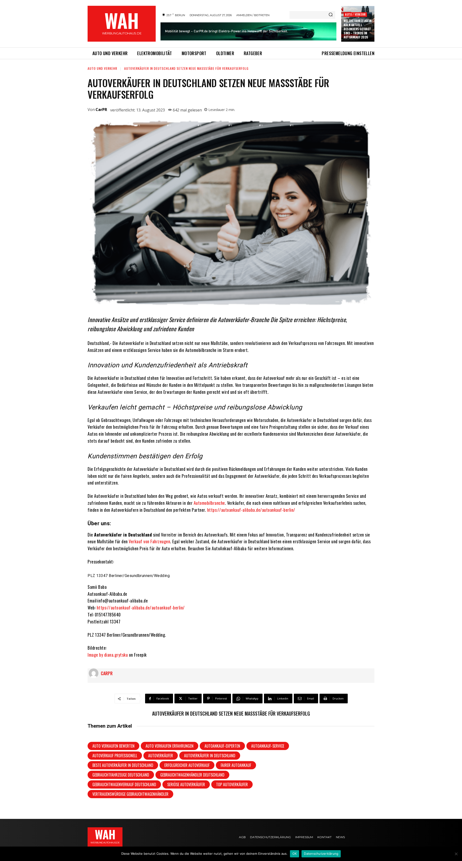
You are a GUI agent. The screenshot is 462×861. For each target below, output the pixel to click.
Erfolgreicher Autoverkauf (187, 765)
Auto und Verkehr (102, 68)
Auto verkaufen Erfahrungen (169, 746)
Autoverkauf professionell (114, 755)
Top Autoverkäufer (232, 784)
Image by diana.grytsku (108, 655)
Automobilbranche (209, 503)
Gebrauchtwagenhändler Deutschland (192, 775)
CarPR (101, 109)
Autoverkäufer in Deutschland (209, 755)
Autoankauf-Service (267, 746)
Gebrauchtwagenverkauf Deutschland (124, 784)
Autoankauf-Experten (222, 746)
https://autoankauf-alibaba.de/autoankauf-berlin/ (251, 510)
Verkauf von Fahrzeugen (149, 541)
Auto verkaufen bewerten (113, 746)
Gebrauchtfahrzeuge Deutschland (120, 775)
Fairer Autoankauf (236, 765)
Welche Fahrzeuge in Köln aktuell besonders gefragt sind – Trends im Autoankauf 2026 (358, 28)
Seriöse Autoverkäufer (186, 784)
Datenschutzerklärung (321, 853)
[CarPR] (95, 673)
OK (294, 853)
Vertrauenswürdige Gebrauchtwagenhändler (130, 794)
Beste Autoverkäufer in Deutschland (122, 765)
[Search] (330, 15)
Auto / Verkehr (355, 14)
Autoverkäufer (160, 755)
